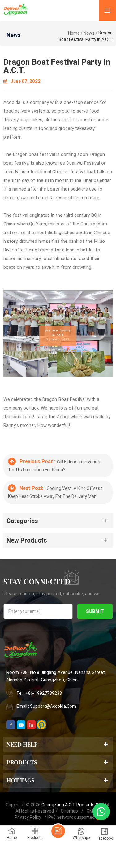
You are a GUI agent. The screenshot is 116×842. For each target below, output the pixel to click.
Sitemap (69, 811)
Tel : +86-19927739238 (39, 693)
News (89, 33)
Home (74, 33)
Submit (95, 611)
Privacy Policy (28, 817)
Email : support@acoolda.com (46, 706)
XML (91, 811)
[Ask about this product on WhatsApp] (101, 811)
